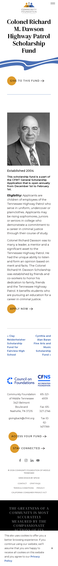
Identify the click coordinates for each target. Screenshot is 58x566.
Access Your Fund (26, 436)
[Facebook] (20, 461)
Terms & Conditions (24, 488)
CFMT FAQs (35, 483)
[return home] (29, 4)
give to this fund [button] (25, 80)
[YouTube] (37, 461)
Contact (22, 483)
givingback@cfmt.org (21, 418)
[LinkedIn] (31, 461)
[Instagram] (26, 461)
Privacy (41, 488)
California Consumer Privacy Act (29, 492)
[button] (53, 3)
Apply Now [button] (19, 308)
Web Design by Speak (29, 478)
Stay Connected (26, 448)
